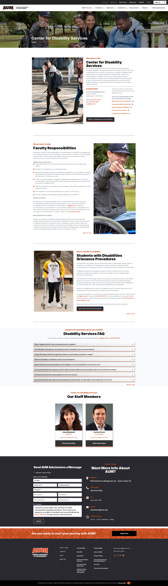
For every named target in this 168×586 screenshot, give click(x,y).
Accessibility (81, 548)
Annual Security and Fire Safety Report (100, 560)
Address (93, 478)
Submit (38, 521)
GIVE (61, 555)
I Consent (38, 504)
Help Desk (80, 556)
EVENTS (63, 551)
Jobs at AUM (98, 552)
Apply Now (124, 533)
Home (33, 42)
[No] (166, 583)
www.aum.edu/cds (74, 211)
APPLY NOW (64, 547)
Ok (129, 583)
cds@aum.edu (71, 205)
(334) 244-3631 (96, 99)
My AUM (79, 552)
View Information (68, 443)
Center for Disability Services (68, 437)
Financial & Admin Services (82, 560)
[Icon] (87, 478)
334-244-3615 (41, 514)
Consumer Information (101, 568)
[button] (84, 344)
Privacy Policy (98, 556)
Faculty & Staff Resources (81, 565)
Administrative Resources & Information (81, 570)
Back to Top (87, 233)
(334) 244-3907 (94, 102)
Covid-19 (96, 564)
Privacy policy (122, 583)
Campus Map (98, 548)
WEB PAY (63, 559)
